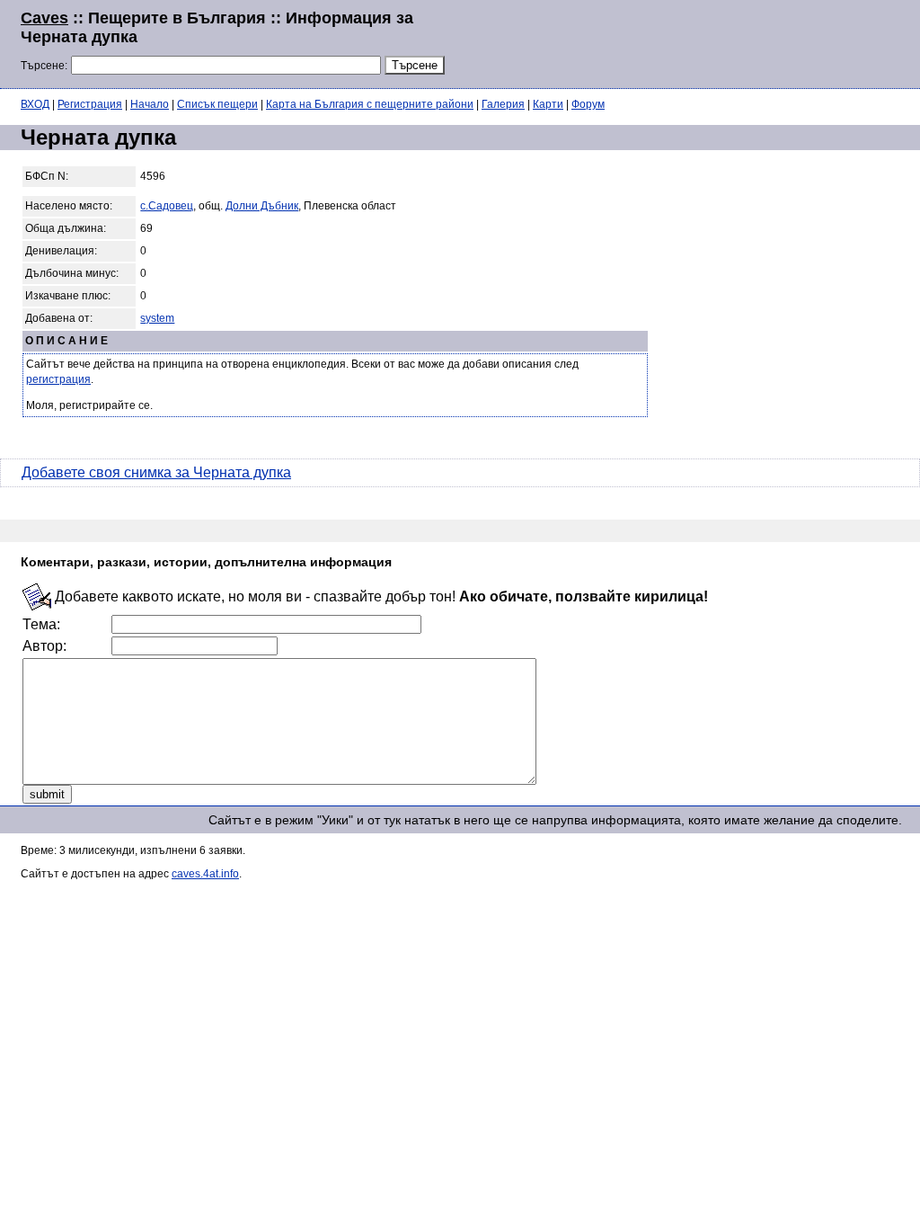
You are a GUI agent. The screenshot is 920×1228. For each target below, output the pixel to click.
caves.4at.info (205, 874)
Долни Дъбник (262, 206)
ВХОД (35, 104)
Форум (588, 104)
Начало (149, 104)
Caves (44, 18)
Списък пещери (217, 104)
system (157, 318)
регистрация (58, 379)
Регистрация (90, 104)
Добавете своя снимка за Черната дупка (156, 472)
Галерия (503, 104)
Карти (548, 104)
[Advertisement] (681, 42)
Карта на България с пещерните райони (369, 104)
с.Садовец (166, 206)
